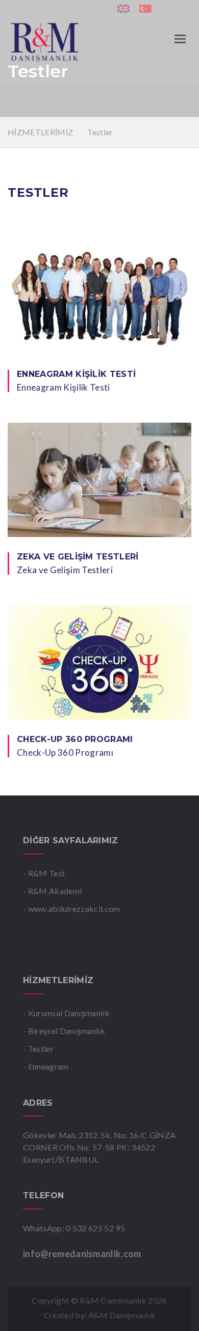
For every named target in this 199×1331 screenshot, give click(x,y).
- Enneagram (46, 1066)
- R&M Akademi (52, 891)
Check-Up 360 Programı (75, 739)
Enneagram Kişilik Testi (76, 374)
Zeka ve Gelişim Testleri (78, 556)
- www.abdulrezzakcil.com (71, 908)
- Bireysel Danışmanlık (64, 1031)
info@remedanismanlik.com (82, 1253)
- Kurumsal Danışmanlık (66, 1013)
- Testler (38, 1048)
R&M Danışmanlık (122, 1315)
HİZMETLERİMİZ (41, 132)
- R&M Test (44, 873)
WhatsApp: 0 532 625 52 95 (74, 1228)
